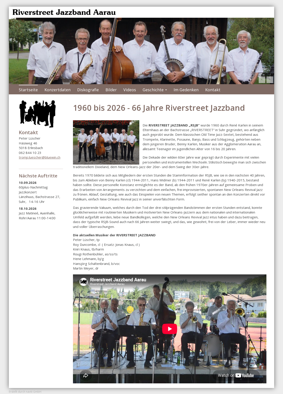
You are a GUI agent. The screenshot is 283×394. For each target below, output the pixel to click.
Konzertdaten (57, 89)
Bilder (111, 89)
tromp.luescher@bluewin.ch (39, 157)
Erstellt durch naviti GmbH (25, 392)
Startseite (28, 89)
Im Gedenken (186, 89)
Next (269, 79)
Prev (262, 79)
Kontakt (212, 89)
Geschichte (155, 90)
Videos (129, 89)
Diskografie (88, 89)
